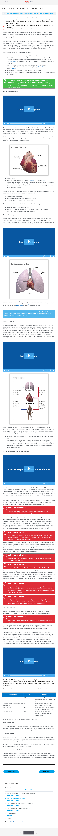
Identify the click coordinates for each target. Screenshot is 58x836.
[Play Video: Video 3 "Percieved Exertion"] (29, 661)
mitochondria (40, 67)
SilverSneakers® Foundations (16, 13)
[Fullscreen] (53, 123)
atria (44, 180)
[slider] (26, 123)
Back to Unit (29, 772)
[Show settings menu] (50, 123)
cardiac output (13, 61)
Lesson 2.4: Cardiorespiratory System (47, 13)
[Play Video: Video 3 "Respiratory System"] (29, 242)
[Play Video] (4, 123)
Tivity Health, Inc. (28, 833)
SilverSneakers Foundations (17, 822)
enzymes (13, 68)
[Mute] (47, 123)
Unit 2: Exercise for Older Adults (31, 13)
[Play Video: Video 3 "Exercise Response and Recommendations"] (29, 469)
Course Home (8, 787)
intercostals (19, 305)
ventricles (32, 180)
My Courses (6, 13)
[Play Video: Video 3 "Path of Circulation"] (29, 356)
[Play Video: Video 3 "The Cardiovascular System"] (29, 109)
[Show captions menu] (44, 123)
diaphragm (27, 304)
